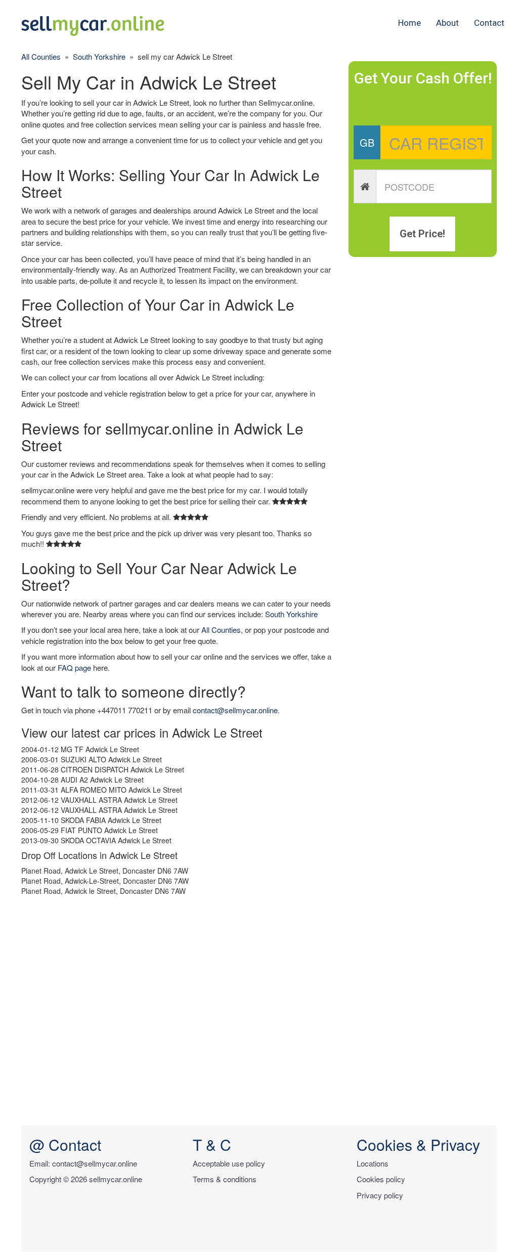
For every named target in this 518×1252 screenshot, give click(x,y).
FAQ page (74, 667)
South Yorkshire (99, 56)
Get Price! (422, 234)
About (447, 23)
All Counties (41, 56)
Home (409, 23)
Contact (489, 23)
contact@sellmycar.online (235, 710)
